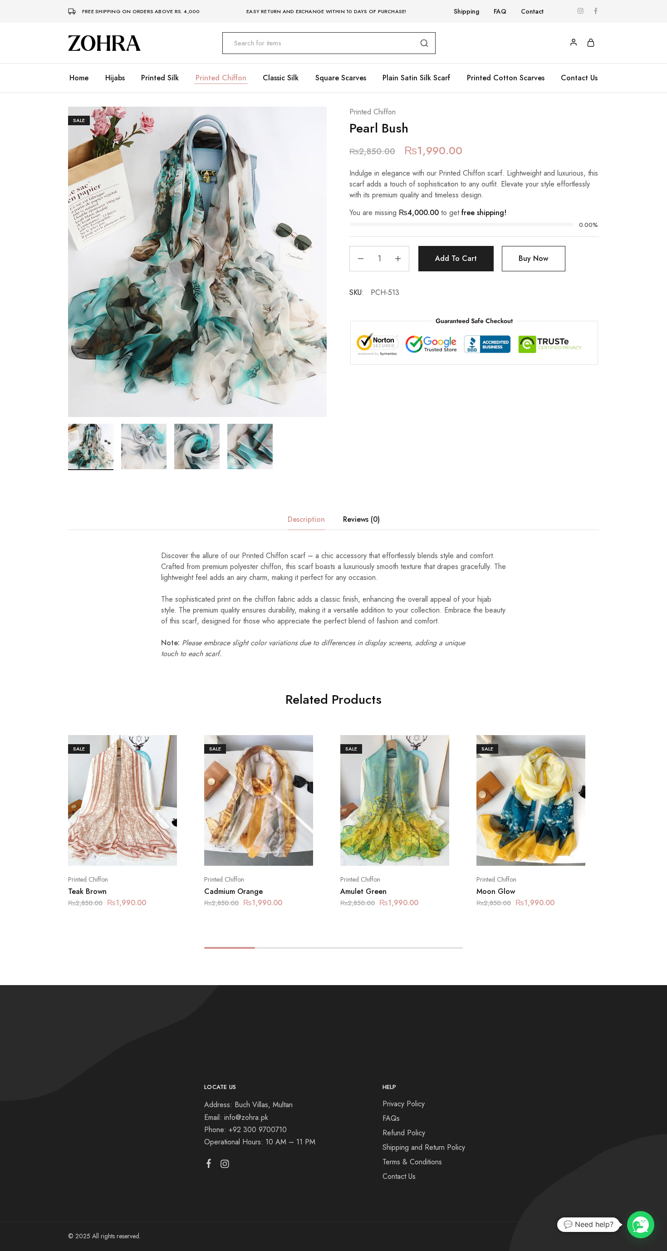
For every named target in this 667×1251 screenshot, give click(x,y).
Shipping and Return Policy (424, 1147)
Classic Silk (281, 78)
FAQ (500, 11)
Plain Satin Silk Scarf (416, 78)
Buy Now (533, 258)
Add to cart (456, 258)
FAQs (391, 1118)
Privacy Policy (404, 1104)
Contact (532, 11)
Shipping (466, 11)
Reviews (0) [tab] (361, 519)
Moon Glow (495, 891)
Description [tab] (306, 519)
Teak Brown (87, 891)
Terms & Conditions (412, 1162)
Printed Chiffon (221, 78)
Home (78, 78)
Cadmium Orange (233, 891)
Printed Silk (160, 78)
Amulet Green (363, 891)
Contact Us (579, 78)
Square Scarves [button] (340, 78)
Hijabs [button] (115, 78)
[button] (111, 852)
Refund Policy (404, 1133)
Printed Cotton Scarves (505, 78)
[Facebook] (209, 1165)
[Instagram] (225, 1166)
